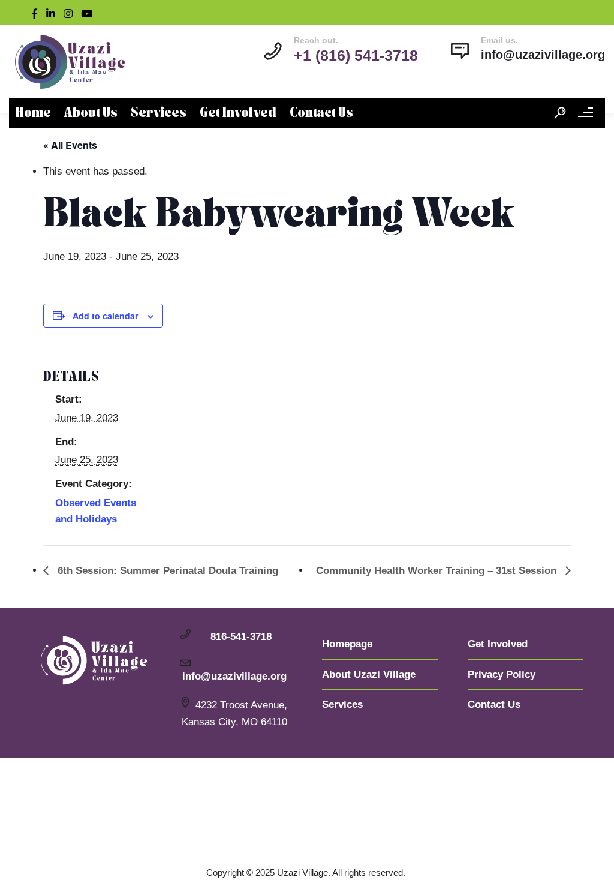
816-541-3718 (241, 636)
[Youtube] (89, 12)
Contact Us (321, 113)
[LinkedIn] (53, 12)
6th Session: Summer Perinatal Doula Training (166, 570)
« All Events (70, 145)
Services (158, 113)
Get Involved (238, 113)
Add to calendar (105, 316)
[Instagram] (71, 12)
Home (33, 113)
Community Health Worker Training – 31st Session (437, 570)
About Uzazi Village (369, 674)
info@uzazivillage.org (543, 54)
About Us (91, 113)
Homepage (347, 644)
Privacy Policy (501, 674)
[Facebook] (37, 12)
